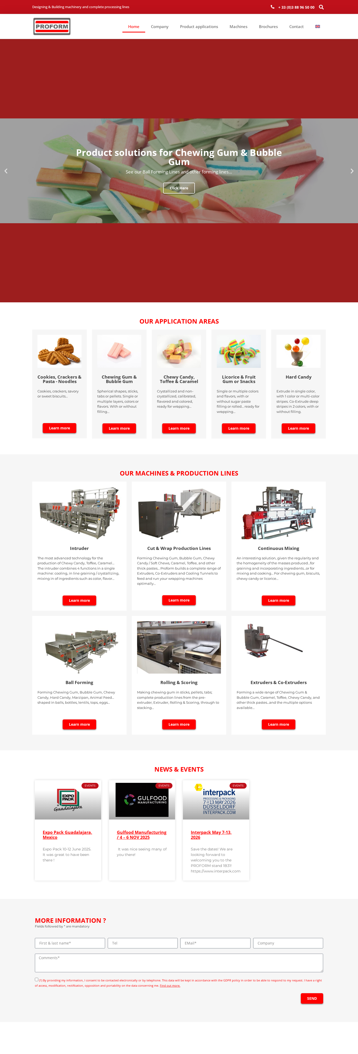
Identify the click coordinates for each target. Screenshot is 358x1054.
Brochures (268, 26)
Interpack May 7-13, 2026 (211, 834)
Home (133, 26)
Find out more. (170, 985)
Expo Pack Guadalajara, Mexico (67, 834)
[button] (321, 7)
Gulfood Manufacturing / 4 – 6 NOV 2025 (141, 834)
